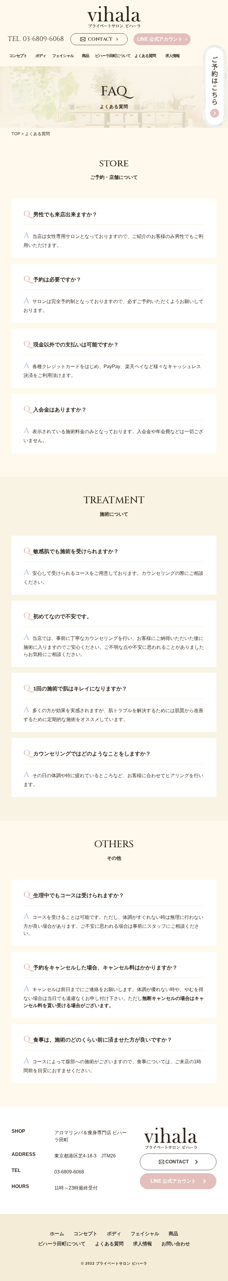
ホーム (57, 1233)
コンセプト (85, 1233)
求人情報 (142, 1243)
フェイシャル (145, 1233)
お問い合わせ (176, 1243)
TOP (16, 133)
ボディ (114, 1233)
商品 (173, 1233)
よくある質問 (109, 1243)
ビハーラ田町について (62, 1243)
